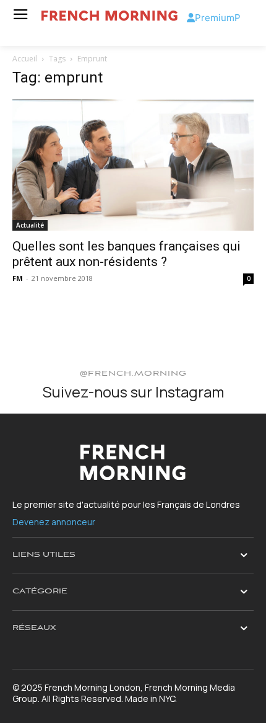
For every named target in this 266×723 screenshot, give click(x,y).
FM (17, 278)
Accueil (24, 58)
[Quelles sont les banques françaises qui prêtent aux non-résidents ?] (133, 165)
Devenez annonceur (53, 522)
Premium (214, 18)
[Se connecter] (191, 17)
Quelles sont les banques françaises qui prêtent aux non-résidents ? (126, 254)
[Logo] (109, 16)
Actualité (30, 225)
